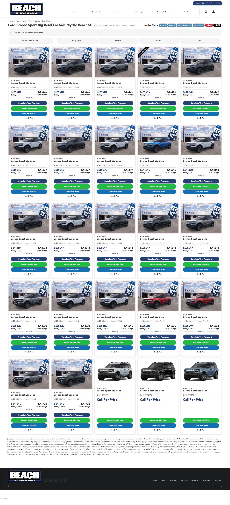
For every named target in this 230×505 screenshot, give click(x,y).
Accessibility (217, 486)
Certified (173, 480)
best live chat (4, 498)
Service (194, 480)
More (28, 97)
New (75, 12)
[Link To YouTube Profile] (60, 480)
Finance (184, 480)
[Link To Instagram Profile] (65, 480)
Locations (206, 480)
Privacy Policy (204, 486)
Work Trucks (96, 12)
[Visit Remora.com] (216, 494)
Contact (187, 12)
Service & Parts (163, 12)
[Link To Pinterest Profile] (55, 480)
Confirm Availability (29, 108)
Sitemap (193, 486)
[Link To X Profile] (50, 480)
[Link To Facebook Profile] (45, 480)
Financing (138, 12)
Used (118, 12)
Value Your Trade (29, 114)
